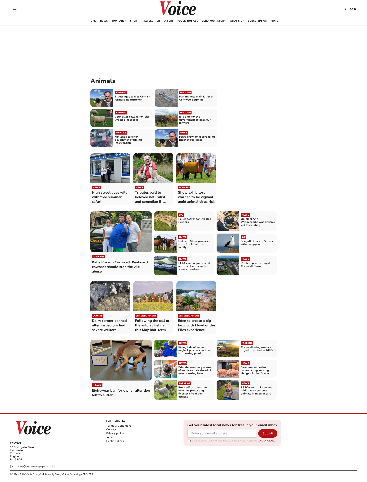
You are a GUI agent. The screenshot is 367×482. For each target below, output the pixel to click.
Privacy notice (267, 440)
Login (352, 9)
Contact (111, 429)
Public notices (115, 441)
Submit (268, 433)
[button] (14, 8)
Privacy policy (115, 433)
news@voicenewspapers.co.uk (35, 466)
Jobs (109, 437)
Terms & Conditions (118, 426)
